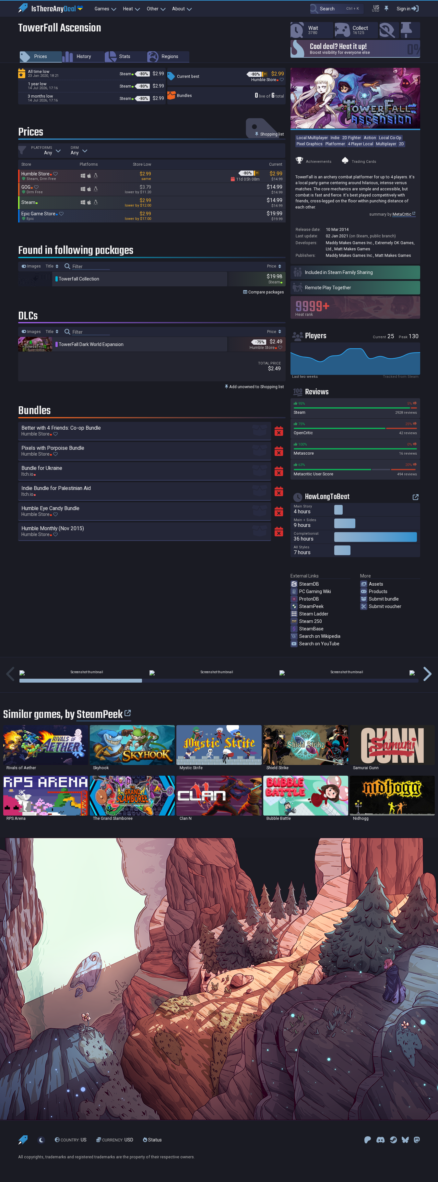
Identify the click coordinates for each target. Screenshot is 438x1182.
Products (378, 591)
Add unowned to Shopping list (256, 386)
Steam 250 (310, 621)
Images (33, 266)
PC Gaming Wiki (315, 591)
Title (50, 266)
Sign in (403, 8)
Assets (376, 584)
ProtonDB (309, 599)
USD (117, 1139)
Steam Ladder (313, 613)
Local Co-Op (390, 137)
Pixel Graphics (310, 143)
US (74, 1139)
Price (272, 266)
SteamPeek (311, 606)
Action (370, 137)
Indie (335, 137)
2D (401, 143)
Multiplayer (386, 143)
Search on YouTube (319, 643)
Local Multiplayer (312, 137)
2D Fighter (351, 137)
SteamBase (311, 628)
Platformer (335, 143)
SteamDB (309, 584)
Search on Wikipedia (319, 636)
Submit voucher (385, 606)
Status (154, 1139)
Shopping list (271, 134)
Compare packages (265, 292)
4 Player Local (360, 143)
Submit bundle (384, 599)
